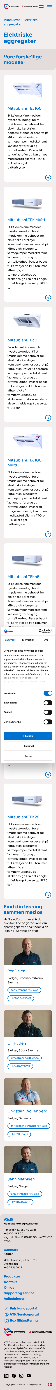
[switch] (48, 702)
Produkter (12, 20)
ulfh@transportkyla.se (24, 1058)
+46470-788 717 (20, 1066)
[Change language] (41, 6)
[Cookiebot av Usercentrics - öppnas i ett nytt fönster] (39, 631)
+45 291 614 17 (19, 1134)
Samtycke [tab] (10, 639)
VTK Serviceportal (24, 1314)
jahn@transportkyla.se (24, 1193)
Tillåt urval (28, 746)
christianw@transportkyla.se (28, 1125)
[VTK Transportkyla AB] (21, 6)
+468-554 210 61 (20, 998)
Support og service (19, 1293)
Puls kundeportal (23, 1308)
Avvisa (28, 756)
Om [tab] (46, 639)
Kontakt (10, 1282)
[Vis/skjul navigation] (49, 6)
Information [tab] (28, 639)
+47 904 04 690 (20, 1202)
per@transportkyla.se (24, 990)
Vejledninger (14, 1299)
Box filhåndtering (24, 1320)
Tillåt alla (28, 736)
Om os (9, 1288)
